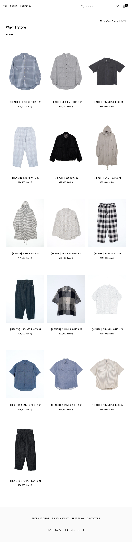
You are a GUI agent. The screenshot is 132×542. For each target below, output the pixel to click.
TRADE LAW (78, 518)
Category (25, 6)
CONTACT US (93, 518)
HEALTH (122, 21)
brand (14, 6)
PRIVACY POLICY (60, 518)
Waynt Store (111, 21)
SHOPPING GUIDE (40, 518)
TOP (5, 6)
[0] (124, 6)
